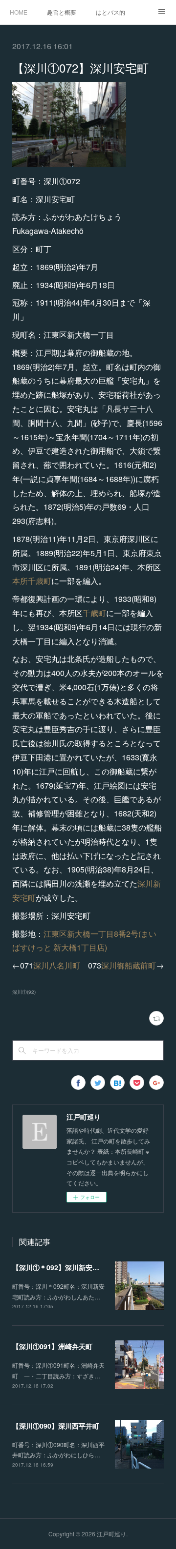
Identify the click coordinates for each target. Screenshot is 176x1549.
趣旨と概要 (61, 12)
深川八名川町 (56, 965)
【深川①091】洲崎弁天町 (52, 1346)
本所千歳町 (31, 580)
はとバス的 (110, 12)
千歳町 (94, 613)
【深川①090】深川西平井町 (55, 1426)
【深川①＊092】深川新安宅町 (59, 1267)
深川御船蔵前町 (128, 965)
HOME (18, 12)
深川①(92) (24, 991)
